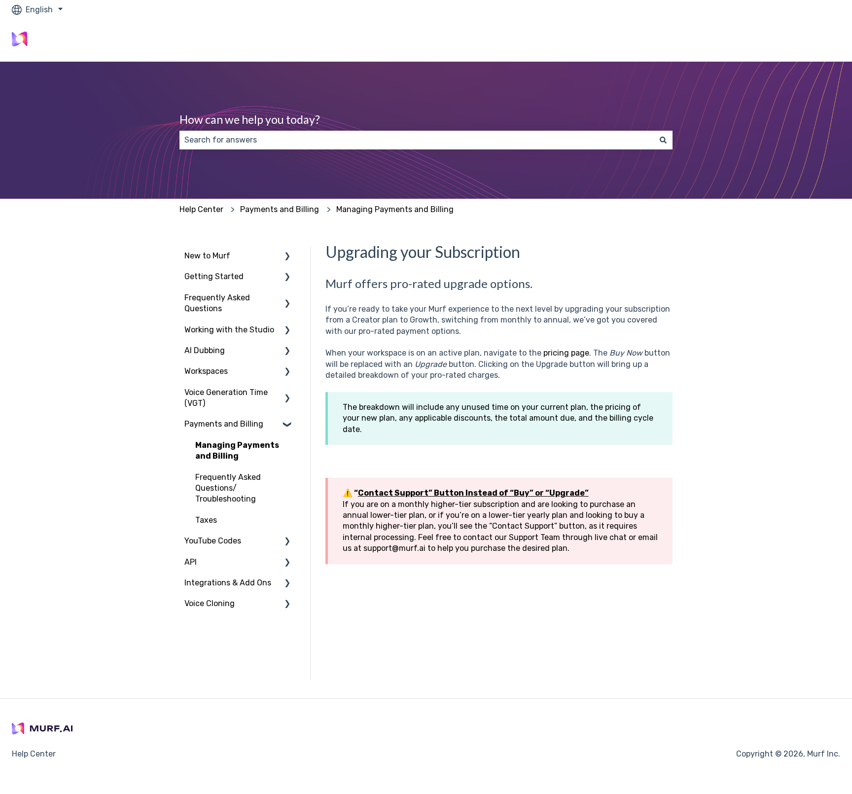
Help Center (201, 209)
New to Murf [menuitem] (207, 255)
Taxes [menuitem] (206, 520)
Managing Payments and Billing (395, 209)
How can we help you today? (249, 119)
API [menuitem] (190, 562)
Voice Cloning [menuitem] (209, 603)
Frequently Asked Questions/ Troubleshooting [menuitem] (228, 488)
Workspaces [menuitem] (206, 371)
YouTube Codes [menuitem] (212, 540)
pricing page (566, 353)
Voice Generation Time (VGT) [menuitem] (226, 398)
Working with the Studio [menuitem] (229, 329)
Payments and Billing (279, 209)
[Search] (663, 140)
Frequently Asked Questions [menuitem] (217, 303)
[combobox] (416, 140)
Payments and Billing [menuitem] (223, 424)
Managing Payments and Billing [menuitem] (237, 450)
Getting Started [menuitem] (214, 276)
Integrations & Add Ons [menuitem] (227, 582)
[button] (287, 257)
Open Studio (807, 40)
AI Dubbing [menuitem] (204, 350)
